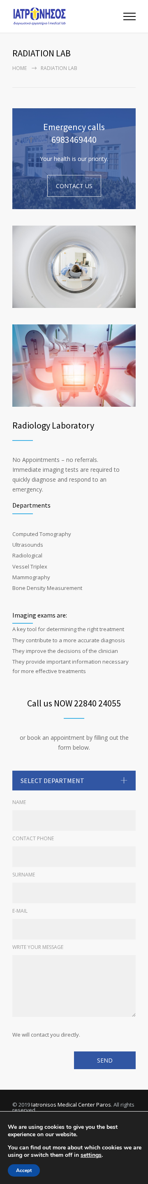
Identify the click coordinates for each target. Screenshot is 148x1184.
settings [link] (91, 1155)
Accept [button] (24, 1170)
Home (19, 68)
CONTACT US (74, 186)
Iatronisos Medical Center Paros (71, 1104)
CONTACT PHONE (33, 838)
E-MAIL (20, 910)
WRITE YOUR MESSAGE (37, 947)
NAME (19, 802)
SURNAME (23, 874)
